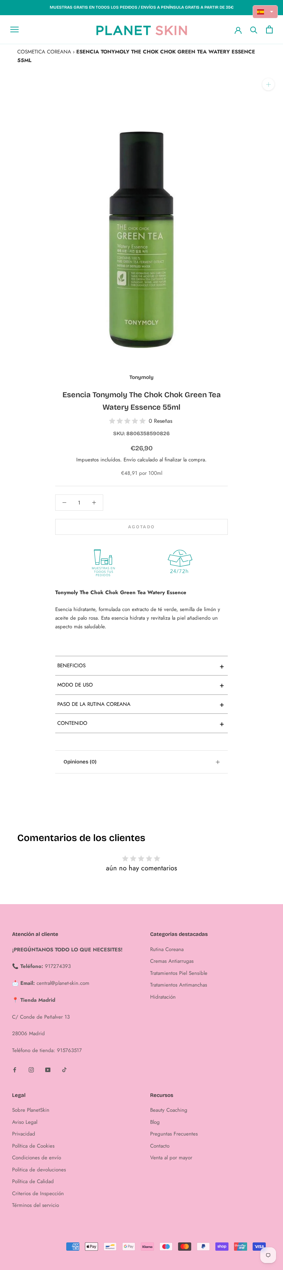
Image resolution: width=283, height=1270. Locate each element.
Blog (155, 1122)
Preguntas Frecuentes (174, 1134)
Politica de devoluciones (39, 1169)
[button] (265, 12)
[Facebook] (14, 1069)
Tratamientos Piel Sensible (178, 973)
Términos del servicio (35, 1205)
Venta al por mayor (171, 1157)
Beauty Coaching (168, 1110)
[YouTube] (47, 1069)
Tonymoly (141, 377)
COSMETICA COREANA (44, 52)
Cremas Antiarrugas (172, 961)
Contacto (159, 1146)
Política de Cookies (33, 1146)
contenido (140, 723)
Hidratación (163, 997)
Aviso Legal (24, 1122)
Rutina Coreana (167, 949)
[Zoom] (268, 84)
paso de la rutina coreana (140, 704)
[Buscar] (253, 29)
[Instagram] (31, 1069)
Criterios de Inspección (38, 1193)
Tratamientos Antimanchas (178, 985)
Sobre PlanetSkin (30, 1110)
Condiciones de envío (36, 1157)
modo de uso (140, 684)
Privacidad (23, 1134)
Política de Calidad (33, 1181)
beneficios (140, 665)
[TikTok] (64, 1069)
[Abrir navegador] (14, 29)
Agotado (141, 527)
